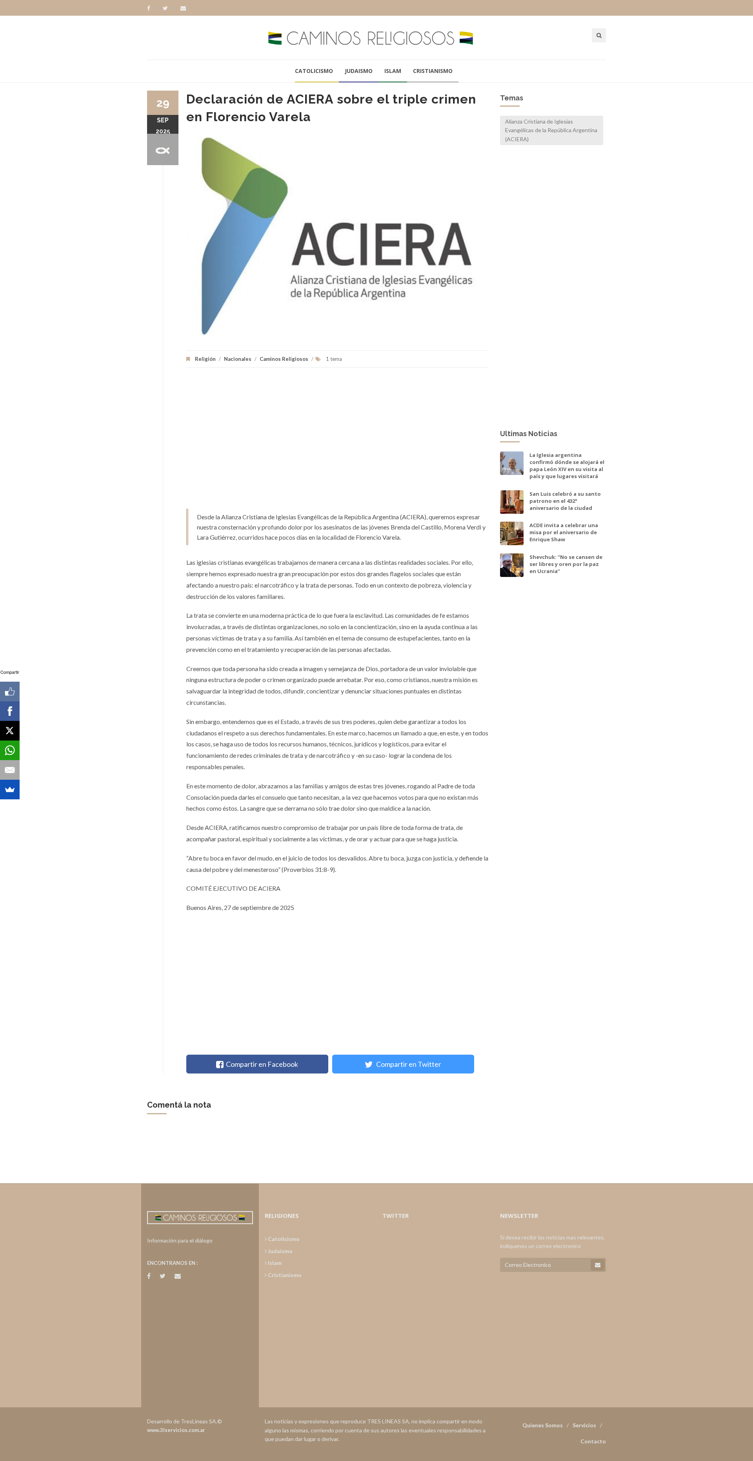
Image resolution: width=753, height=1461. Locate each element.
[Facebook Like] (10, 691)
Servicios (584, 1425)
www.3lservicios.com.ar (176, 1430)
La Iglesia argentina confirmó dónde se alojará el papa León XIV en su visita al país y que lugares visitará (566, 465)
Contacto (593, 1441)
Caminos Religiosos (284, 359)
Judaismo (359, 71)
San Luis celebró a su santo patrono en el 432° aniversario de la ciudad (565, 500)
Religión (205, 359)
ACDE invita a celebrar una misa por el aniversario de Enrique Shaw (563, 532)
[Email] (10, 770)
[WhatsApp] (10, 750)
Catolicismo (314, 71)
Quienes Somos (542, 1425)
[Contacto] (183, 8)
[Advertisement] (337, 442)
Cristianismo (433, 71)
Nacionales (237, 359)
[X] (10, 731)
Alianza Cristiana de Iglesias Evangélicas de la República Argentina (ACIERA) (551, 130)
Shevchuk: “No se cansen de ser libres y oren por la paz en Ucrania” (565, 564)
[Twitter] (169, 8)
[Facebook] (152, 8)
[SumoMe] (10, 789)
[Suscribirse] (598, 1265)
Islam (392, 71)
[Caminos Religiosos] (376, 37)
